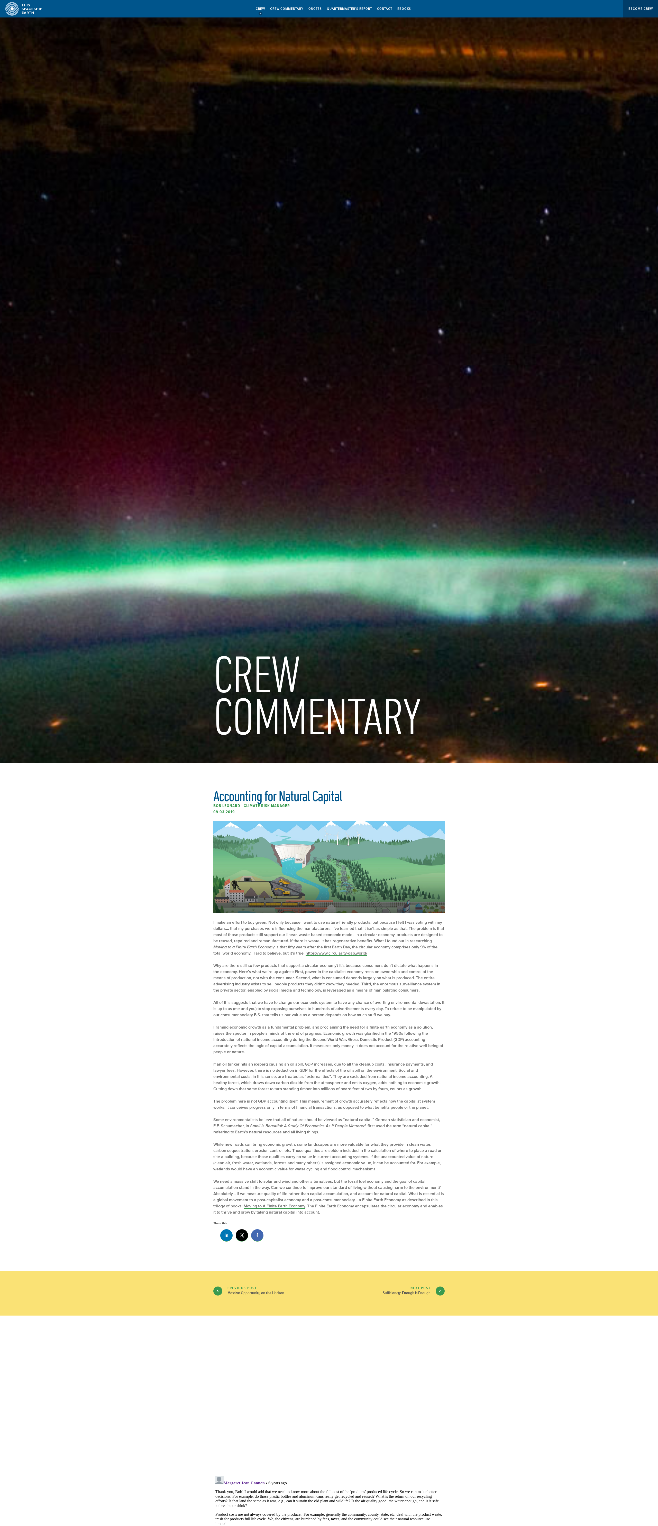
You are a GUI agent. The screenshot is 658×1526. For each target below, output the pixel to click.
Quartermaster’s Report (349, 8)
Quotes (315, 8)
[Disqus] (329, 1405)
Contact (384, 8)
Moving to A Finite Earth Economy (274, 1206)
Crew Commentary (286, 8)
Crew (260, 8)
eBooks (404, 8)
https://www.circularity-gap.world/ (336, 953)
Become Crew (640, 8)
